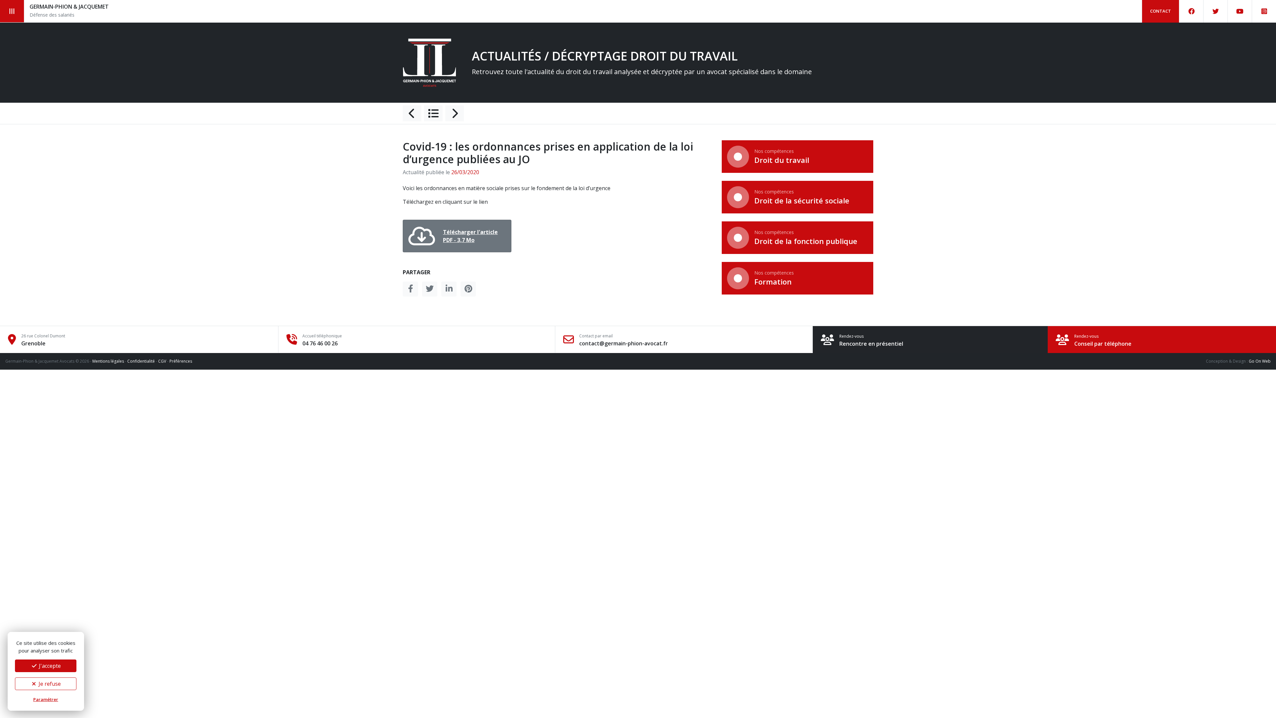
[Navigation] (12, 11)
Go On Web (1260, 361)
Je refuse (49, 683)
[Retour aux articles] (433, 113)
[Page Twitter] (1216, 11)
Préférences (180, 361)
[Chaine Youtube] (1240, 11)
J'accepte (49, 665)
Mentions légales (108, 361)
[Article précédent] (412, 113)
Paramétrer (45, 699)
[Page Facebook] (1191, 11)
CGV (162, 361)
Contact (1160, 11)
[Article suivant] (454, 113)
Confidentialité (141, 361)
